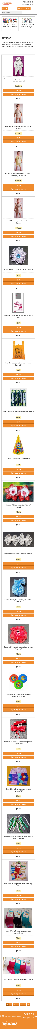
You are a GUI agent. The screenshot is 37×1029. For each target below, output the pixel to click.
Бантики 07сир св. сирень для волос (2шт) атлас (18, 269)
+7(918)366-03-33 (27, 2)
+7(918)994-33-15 (27, 5)
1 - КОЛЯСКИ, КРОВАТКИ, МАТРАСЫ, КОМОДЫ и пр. (27, 27)
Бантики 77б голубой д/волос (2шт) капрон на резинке (18, 601)
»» (28, 1004)
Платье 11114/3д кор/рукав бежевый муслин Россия (18, 222)
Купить (18, 90)
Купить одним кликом (18, 94)
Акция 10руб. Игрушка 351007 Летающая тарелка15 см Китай (18, 695)
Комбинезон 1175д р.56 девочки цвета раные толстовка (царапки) (18, 80)
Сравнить (18, 98)
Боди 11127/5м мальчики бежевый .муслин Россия (18, 127)
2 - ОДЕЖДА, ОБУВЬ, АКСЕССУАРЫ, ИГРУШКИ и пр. (10, 27)
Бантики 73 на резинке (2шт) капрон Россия (18, 553)
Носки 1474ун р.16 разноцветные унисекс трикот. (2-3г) (18, 932)
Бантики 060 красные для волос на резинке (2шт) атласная (18, 743)
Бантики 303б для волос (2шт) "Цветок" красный (18, 506)
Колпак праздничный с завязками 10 (18, 459)
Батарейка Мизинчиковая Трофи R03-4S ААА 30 (18, 411)
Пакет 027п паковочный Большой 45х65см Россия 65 (18, 364)
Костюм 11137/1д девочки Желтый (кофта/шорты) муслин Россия (18, 175)
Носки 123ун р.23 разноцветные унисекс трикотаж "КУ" (18, 790)
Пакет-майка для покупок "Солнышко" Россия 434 (18, 317)
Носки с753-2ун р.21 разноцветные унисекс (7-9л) (18, 885)
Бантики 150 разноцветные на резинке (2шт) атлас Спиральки (18, 837)
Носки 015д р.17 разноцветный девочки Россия (18, 979)
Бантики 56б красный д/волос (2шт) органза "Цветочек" (18, 648)
